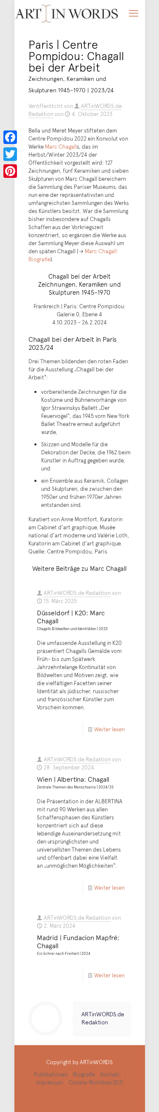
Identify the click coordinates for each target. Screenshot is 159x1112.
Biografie (84, 1074)
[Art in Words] (66, 12)
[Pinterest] (10, 171)
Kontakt (110, 1074)
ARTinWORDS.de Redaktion (77, 593)
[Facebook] (10, 137)
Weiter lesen (109, 729)
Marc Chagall (61, 146)
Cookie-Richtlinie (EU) (96, 1082)
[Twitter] (10, 154)
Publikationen (50, 1074)
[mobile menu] (133, 13)
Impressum (49, 1082)
